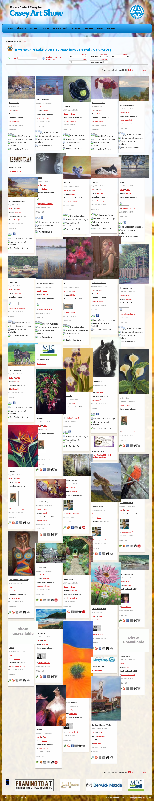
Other (99, 518)
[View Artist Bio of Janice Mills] (128, 623)
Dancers (40, 418)
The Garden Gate (126, 288)
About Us (21, 28)
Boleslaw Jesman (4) (72, 418)
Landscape (17, 114)
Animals (72, 194)
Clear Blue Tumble (70, 702)
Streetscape (101, 736)
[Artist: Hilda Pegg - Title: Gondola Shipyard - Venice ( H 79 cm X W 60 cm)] (106, 721)
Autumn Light (14, 103)
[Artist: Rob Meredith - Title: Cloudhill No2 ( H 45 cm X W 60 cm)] (78, 575)
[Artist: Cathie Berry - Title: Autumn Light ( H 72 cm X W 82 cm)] (23, 99)
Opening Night (60, 28)
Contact (111, 28)
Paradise (12, 471)
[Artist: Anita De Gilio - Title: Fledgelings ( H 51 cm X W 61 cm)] (78, 179)
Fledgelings (68, 183)
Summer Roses (125, 656)
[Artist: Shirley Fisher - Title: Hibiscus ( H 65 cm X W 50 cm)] (78, 280)
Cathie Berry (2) (15, 121)
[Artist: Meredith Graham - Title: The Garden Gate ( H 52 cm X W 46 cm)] (134, 284)
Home (10, 28)
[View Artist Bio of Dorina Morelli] (100, 650)
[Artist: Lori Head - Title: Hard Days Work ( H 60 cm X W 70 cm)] (23, 366)
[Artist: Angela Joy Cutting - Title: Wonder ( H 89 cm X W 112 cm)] (51, 174)
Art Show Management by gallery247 (136, 797)
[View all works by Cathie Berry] (11, 136)
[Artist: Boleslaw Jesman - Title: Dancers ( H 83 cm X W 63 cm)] (51, 414)
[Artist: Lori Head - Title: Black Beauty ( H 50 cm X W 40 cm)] (106, 377)
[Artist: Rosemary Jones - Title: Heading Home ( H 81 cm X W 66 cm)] (106, 503)
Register (89, 28)
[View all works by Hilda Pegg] (96, 759)
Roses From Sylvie (98, 103)
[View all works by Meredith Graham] (48, 304)
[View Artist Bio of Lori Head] (97, 416)
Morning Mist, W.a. (71, 480)
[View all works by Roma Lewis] (41, 536)
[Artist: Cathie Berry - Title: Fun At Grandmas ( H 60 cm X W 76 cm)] (51, 95)
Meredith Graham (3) (45, 309)
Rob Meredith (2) (71, 598)
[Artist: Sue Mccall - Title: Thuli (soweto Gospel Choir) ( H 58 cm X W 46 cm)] (23, 576)
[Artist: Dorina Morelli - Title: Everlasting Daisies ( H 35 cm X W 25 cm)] (106, 605)
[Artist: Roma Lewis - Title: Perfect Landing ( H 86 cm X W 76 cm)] (51, 498)
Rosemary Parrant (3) (17, 666)
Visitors (45, 28)
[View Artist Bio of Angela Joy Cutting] (42, 220)
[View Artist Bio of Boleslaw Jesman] (70, 434)
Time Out (95, 182)
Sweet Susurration (126, 574)
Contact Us (21, 797)
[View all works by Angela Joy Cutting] (48, 198)
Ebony (11, 648)
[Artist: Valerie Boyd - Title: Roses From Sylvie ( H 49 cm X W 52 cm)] (106, 99)
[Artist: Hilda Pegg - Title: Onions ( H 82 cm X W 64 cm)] (51, 726)
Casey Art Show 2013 (14, 41)
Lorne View (41, 633)
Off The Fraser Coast (127, 105)
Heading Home (97, 506)
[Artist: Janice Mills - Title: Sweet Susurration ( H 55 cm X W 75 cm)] (134, 570)
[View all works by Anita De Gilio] (66, 216)
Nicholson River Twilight (45, 283)
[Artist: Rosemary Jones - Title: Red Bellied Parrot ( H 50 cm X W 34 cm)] (134, 499)
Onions (39, 730)
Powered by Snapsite (111, 797)
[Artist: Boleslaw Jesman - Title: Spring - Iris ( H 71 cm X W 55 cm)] (78, 392)
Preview (76, 28)
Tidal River (13, 282)
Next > (144, 70)
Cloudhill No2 (69, 579)
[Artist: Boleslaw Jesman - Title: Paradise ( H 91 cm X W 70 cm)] (23, 467)
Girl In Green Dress (99, 283)
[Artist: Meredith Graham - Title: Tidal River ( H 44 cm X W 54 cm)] (23, 278)
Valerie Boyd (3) (71, 121)
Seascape (45, 110)
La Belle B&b (41, 567)
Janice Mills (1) (126, 607)
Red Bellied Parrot (126, 503)
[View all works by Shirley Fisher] (76, 306)
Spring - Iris (68, 396)
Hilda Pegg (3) (98, 743)
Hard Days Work (15, 370)
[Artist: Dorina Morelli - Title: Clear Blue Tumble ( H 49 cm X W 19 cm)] (78, 699)
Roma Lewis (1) (43, 520)
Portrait (44, 189)
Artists (33, 28)
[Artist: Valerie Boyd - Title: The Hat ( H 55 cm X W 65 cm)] (78, 102)
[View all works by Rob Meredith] (69, 614)
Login (100, 28)
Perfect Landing (42, 502)
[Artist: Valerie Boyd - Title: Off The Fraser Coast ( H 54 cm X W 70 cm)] (134, 101)
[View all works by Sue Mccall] (13, 614)
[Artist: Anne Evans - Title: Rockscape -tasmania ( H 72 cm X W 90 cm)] (23, 197)
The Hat (67, 106)
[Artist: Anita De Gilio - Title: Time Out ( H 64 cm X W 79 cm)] (106, 178)
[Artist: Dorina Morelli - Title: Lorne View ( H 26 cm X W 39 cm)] (51, 629)
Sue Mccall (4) (15, 598)
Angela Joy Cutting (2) (45, 204)
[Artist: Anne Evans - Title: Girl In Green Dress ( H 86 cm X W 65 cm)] (106, 279)
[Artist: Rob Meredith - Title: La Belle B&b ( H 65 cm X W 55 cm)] (51, 563)
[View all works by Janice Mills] (131, 598)
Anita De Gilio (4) (71, 201)
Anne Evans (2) (15, 220)
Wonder (39, 178)
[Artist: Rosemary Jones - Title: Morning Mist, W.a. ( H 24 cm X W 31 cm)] (78, 476)
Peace (122, 182)
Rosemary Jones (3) (72, 513)
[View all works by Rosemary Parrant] (13, 682)
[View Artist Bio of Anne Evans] (14, 236)
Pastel (11, 110)
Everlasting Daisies (99, 609)
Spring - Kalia (124, 398)
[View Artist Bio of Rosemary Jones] (72, 529)
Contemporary (19, 591)
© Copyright (9, 797)
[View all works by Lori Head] (94, 416)
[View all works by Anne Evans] (11, 236)
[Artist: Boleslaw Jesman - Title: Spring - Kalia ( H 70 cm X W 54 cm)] (134, 394)
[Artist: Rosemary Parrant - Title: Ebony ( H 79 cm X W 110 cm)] (9, 682)
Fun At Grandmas (43, 99)
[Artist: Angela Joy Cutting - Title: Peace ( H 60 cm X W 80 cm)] (134, 178)
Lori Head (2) (97, 400)
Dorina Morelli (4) (99, 634)
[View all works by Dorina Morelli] (104, 627)
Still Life (100, 114)
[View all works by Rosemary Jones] (76, 504)
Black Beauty (97, 381)
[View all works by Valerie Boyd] (66, 136)
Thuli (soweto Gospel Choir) (19, 580)
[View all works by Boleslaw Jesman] (76, 412)
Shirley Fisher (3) (71, 312)
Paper (17, 110)
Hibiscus (67, 284)
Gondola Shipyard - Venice (101, 725)
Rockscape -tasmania (17, 201)
